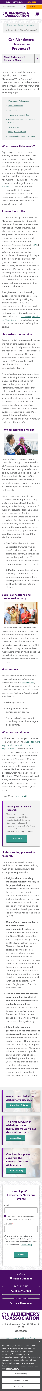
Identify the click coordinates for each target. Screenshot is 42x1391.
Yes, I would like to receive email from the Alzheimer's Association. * (21, 1217)
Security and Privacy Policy (23, 1338)
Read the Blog (16, 1170)
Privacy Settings (21, 1374)
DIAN (35, 244)
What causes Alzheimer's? (18, 101)
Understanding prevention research (22, 136)
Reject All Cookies (21, 1380)
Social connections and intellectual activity (22, 120)
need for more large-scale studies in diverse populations (21, 745)
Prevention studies (15, 105)
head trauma (28, 682)
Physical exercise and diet (18, 115)
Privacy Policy (26, 1244)
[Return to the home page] (16, 14)
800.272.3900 (30, 2)
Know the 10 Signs (19, 1105)
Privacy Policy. (12, 1369)
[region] (21, 1365)
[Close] (39, 1341)
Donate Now (16, 1138)
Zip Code (8, 1224)
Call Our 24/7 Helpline (14, 2)
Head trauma (13, 127)
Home (9, 25)
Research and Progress (30, 25)
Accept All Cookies (21, 1387)
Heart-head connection (17, 110)
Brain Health (21, 796)
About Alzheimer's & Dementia (18, 25)
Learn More (17, 838)
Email (6, 1205)
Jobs (7, 1338)
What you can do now (17, 131)
